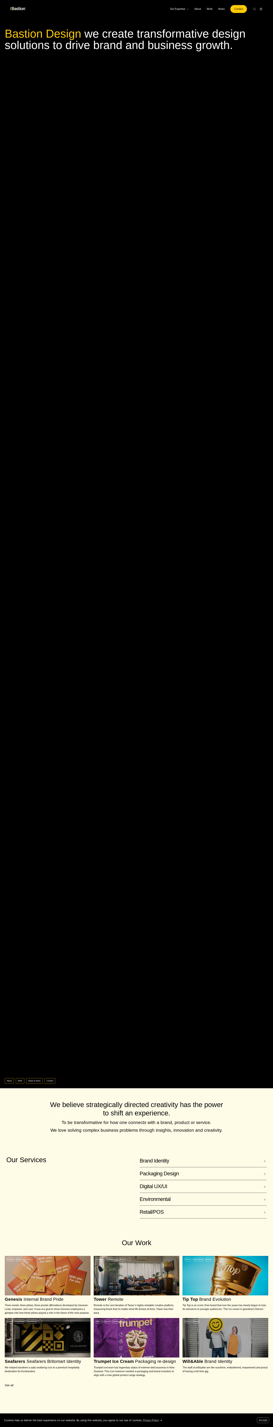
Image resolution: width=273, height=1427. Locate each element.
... (129, 1258)
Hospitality (19, 1321)
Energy (10, 1259)
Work (209, 9)
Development (118, 1321)
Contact (238, 9)
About (197, 9)
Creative (28, 1259)
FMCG (188, 1259)
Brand (18, 1259)
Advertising (112, 1259)
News (221, 9)
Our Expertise (177, 9)
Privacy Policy (151, 1420)
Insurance (100, 1259)
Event (9, 1321)
